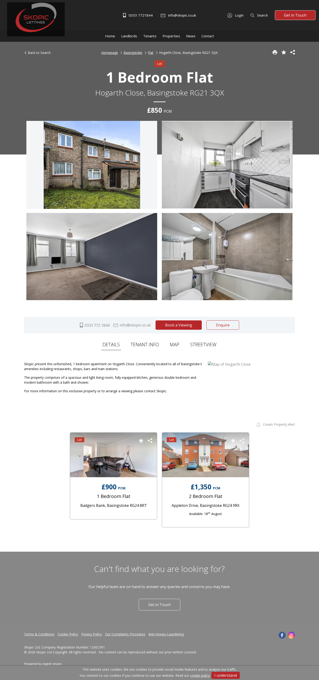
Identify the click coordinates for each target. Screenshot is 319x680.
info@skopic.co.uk (181, 15)
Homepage (109, 52)
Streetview (203, 344)
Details (111, 344)
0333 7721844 (140, 15)
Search (262, 15)
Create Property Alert (278, 424)
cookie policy (200, 675)
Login (239, 15)
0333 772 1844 (97, 325)
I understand (225, 675)
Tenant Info (145, 344)
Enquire (223, 325)
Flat (150, 52)
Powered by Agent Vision (43, 664)
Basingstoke (133, 52)
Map (174, 344)
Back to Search (39, 52)
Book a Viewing (178, 325)
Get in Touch (295, 15)
